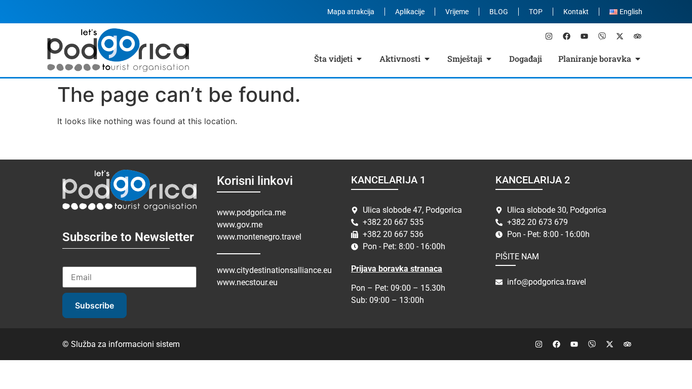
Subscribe (94, 305)
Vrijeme (457, 12)
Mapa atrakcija (350, 12)
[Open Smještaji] (489, 59)
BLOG (498, 12)
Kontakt (576, 12)
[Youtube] (584, 36)
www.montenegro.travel (259, 237)
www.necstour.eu (247, 282)
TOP (536, 12)
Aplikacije (410, 12)
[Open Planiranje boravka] (638, 59)
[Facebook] (566, 36)
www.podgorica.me (251, 212)
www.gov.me (239, 224)
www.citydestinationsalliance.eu (274, 270)
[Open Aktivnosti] (427, 59)
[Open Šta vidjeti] (359, 59)
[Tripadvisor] (637, 36)
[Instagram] (548, 36)
